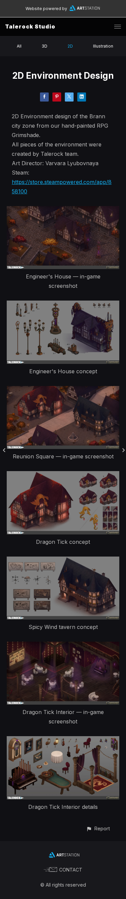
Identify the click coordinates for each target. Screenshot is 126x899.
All (19, 46)
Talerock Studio (30, 26)
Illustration (103, 46)
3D (44, 46)
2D (70, 46)
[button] (98, 828)
